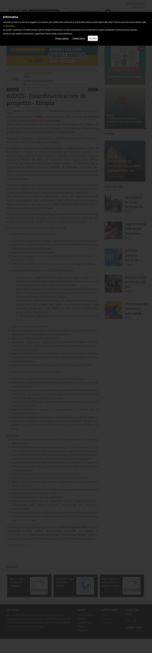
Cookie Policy (9, 26)
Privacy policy (62, 38)
